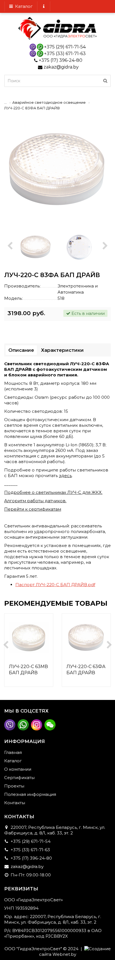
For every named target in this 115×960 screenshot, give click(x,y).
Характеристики (62, 350)
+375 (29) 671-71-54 (65, 46)
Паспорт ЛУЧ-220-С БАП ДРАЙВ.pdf (55, 584)
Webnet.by (64, 954)
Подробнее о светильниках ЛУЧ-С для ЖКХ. (53, 492)
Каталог (23, 6)
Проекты (14, 786)
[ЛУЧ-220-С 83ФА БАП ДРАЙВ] (57, 170)
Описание (21, 350)
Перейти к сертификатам (32, 509)
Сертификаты (19, 777)
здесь (65, 475)
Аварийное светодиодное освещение (49, 102)
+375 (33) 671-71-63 (65, 53)
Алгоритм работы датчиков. (35, 500)
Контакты (14, 802)
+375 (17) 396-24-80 (60, 60)
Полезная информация (30, 794)
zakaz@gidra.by (61, 67)
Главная (13, 752)
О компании (17, 769)
